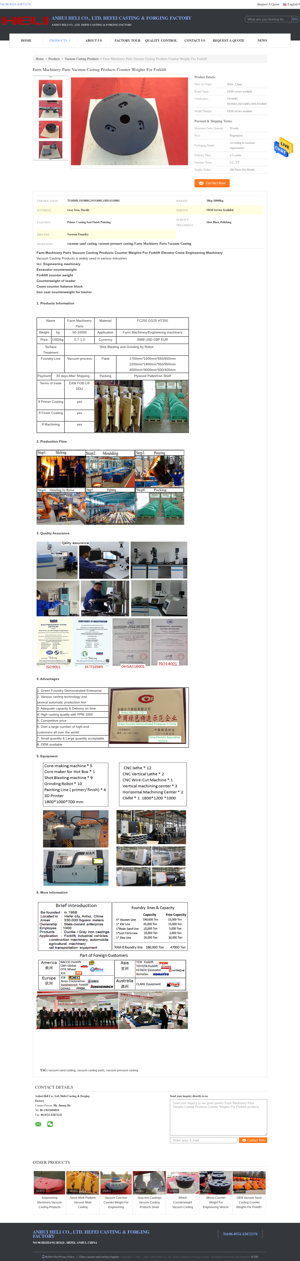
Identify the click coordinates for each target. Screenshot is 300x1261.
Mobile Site (51, 1256)
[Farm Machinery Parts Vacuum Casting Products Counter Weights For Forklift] (50, 89)
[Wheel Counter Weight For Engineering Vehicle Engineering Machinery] (215, 1182)
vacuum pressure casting (122, 1070)
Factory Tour (127, 40)
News (262, 40)
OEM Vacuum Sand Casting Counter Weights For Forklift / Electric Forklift (249, 1204)
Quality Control (161, 40)
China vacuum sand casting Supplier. (99, 1256)
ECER (254, 1256)
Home (26, 40)
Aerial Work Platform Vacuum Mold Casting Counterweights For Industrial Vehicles (83, 1207)
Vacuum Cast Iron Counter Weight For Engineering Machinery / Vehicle (116, 1204)
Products (58, 40)
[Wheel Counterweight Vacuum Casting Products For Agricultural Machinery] (182, 1182)
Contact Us (194, 40)
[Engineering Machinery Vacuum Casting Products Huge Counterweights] (49, 1182)
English (293, 4)
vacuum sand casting (62, 1070)
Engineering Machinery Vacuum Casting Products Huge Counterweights (49, 1207)
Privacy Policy (66, 1256)
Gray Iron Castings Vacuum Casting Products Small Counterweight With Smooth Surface (149, 1207)
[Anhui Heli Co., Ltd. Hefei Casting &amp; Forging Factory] (26, 21)
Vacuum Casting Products (82, 58)
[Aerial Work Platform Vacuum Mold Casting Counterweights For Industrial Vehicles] (82, 1182)
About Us (93, 40)
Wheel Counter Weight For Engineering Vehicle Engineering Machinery (216, 1207)
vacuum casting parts (90, 1070)
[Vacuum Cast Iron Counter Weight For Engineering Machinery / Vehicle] (116, 1182)
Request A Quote (268, 4)
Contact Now (215, 183)
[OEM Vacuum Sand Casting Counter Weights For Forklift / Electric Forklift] (249, 1182)
